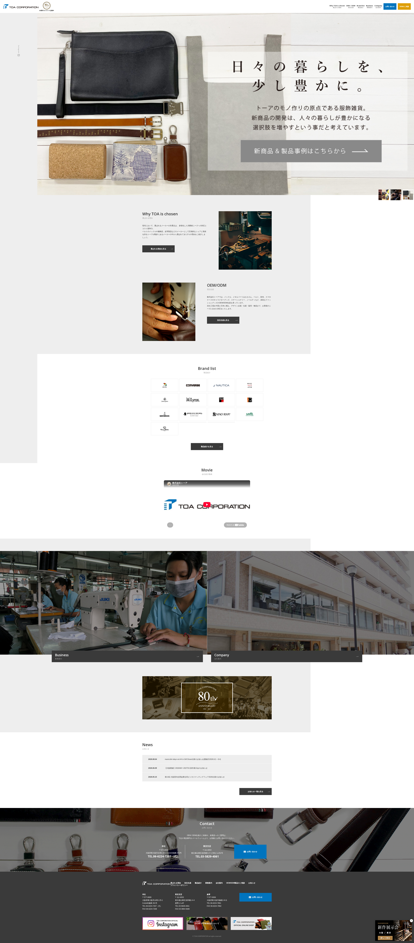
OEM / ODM (350, 6)
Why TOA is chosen (337, 6)
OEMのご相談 (404, 6)
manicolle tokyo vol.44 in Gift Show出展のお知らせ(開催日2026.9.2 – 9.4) (193, 759)
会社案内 (219, 883)
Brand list (361, 6)
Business (369, 6)
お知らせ (251, 883)
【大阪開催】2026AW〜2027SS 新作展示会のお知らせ (186, 768)
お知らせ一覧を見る (255, 791)
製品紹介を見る (207, 446)
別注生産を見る (223, 320)
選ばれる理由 (175, 883)
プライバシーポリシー (179, 885)
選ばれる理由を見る (158, 249)
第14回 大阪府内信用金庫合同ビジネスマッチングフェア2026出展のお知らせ (195, 777)
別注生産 (187, 883)
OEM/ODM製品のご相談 (235, 883)
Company (378, 6)
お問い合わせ (389, 6)
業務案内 (208, 883)
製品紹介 (198, 883)
